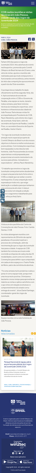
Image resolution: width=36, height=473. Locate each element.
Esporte (16, 384)
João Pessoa (11, 40)
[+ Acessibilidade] (2, 200)
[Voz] (2, 196)
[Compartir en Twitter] (33, 39)
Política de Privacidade (18, 470)
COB (3, 40)
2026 (5, 384)
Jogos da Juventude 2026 (12, 386)
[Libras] (2, 191)
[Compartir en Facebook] (29, 39)
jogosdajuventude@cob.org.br (20, 434)
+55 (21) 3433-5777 (20, 436)
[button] (32, 333)
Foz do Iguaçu (25, 384)
